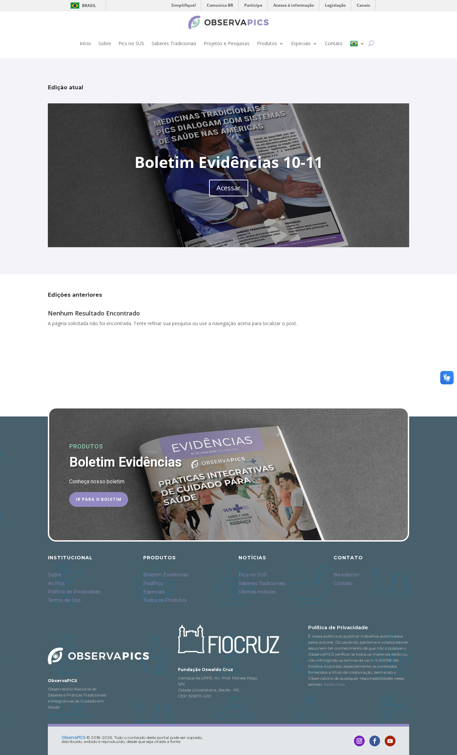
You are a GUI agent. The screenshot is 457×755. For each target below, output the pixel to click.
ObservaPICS (73, 737)
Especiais (301, 43)
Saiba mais (334, 684)
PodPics (153, 583)
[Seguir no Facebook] (374, 741)
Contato (334, 43)
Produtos (267, 43)
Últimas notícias (257, 592)
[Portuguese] (357, 43)
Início (85, 43)
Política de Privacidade (74, 592)
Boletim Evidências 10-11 (228, 162)
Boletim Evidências (165, 575)
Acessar (228, 187)
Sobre (104, 43)
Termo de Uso (64, 600)
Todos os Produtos (165, 600)
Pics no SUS (131, 43)
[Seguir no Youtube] (390, 741)
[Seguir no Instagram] (359, 741)
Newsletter (347, 575)
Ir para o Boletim (98, 499)
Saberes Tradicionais (174, 43)
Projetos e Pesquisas (227, 43)
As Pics (56, 583)
